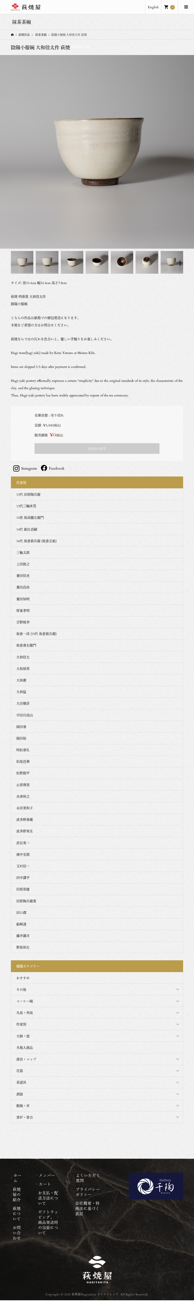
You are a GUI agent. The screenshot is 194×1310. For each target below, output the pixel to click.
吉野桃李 (23, 622)
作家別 (21, 1024)
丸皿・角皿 (24, 1012)
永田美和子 (24, 807)
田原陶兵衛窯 (26, 900)
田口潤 (21, 912)
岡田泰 (21, 726)
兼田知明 (23, 598)
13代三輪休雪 (26, 505)
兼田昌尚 (23, 587)
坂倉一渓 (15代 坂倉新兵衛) (36, 633)
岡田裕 (21, 738)
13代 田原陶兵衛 (28, 494)
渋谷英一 (23, 842)
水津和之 (23, 796)
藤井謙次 (23, 935)
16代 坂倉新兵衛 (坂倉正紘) (36, 540)
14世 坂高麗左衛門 (30, 517)
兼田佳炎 (23, 575)
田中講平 (23, 877)
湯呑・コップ (26, 1059)
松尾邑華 (23, 761)
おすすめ (23, 977)
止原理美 (23, 784)
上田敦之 (23, 563)
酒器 (19, 1094)
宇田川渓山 (24, 715)
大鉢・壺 (23, 1036)
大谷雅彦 (23, 703)
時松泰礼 (23, 749)
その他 (21, 989)
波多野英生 (24, 831)
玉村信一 (23, 865)
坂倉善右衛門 (26, 645)
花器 (19, 1070)
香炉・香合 (24, 1117)
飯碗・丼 (23, 1105)
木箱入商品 (24, 1047)
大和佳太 (23, 657)
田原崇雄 (23, 889)
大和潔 (21, 680)
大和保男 (23, 668)
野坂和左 (23, 947)
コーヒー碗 (24, 1001)
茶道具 (21, 1082)
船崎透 (21, 924)
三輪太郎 (23, 552)
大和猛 (21, 691)
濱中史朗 (23, 854)
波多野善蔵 (24, 819)
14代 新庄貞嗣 (26, 529)
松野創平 (23, 772)
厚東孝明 (23, 610)
